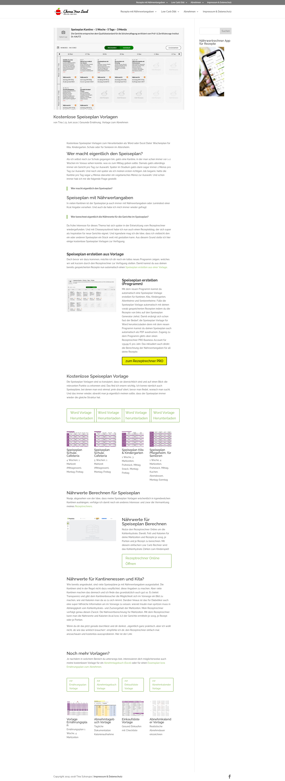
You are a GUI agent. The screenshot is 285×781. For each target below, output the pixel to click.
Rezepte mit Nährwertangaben (150, 2)
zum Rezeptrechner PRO (144, 361)
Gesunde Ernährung (90, 122)
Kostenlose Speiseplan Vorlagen (85, 116)
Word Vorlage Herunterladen (81, 415)
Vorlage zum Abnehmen (115, 122)
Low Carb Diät (177, 2)
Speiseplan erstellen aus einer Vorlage (146, 267)
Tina (60, 122)
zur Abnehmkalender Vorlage (161, 684)
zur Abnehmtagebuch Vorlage (106, 684)
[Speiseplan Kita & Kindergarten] (133, 446)
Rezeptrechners (83, 506)
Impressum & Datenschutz (219, 2)
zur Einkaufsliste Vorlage (131, 684)
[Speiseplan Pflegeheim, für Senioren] (161, 446)
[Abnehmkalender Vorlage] (161, 716)
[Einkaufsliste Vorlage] (133, 716)
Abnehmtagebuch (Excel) (117, 663)
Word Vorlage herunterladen (137, 415)
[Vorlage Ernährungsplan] (78, 716)
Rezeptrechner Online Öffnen (142, 561)
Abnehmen (196, 2)
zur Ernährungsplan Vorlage (77, 684)
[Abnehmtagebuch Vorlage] (105, 716)
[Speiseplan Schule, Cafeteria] (78, 446)
